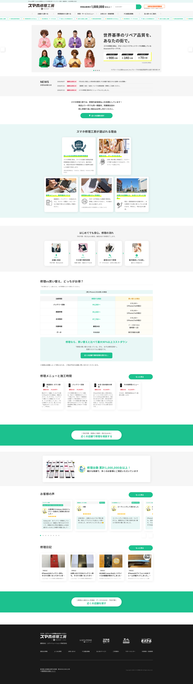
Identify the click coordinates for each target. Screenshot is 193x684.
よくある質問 (57, 651)
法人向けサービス (101, 651)
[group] (52, 396)
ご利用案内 (116, 651)
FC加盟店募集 (128, 13)
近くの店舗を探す (97, 115)
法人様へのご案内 (150, 13)
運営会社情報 (43, 651)
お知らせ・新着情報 (107, 13)
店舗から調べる (43, 13)
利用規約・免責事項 (147, 651)
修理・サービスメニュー (86, 13)
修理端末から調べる (64, 13)
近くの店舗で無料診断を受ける (95, 355)
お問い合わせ (71, 651)
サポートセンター (130, 651)
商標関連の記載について (49, 671)
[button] (190, 49)
